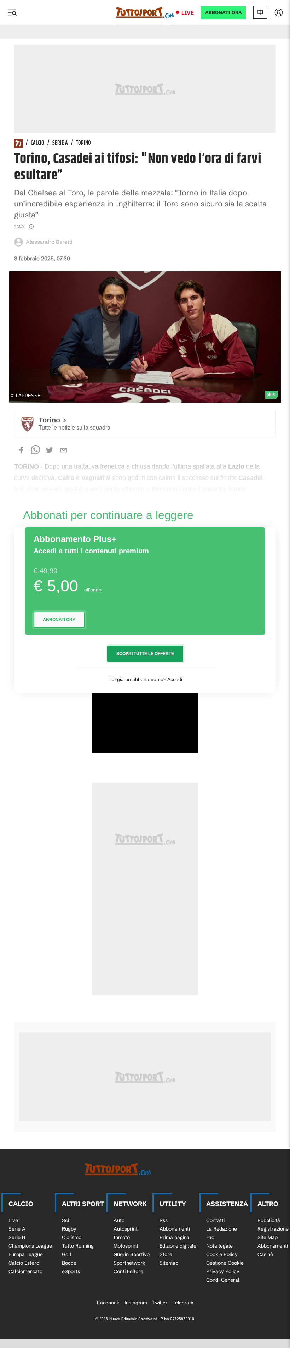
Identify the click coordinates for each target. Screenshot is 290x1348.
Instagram (135, 1302)
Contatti (215, 1220)
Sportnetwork (129, 1263)
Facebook (108, 1302)
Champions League (30, 1246)
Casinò (265, 1254)
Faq (210, 1237)
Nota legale (219, 1246)
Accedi (174, 679)
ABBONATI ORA (223, 12)
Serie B (16, 1237)
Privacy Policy (222, 1271)
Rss (164, 1220)
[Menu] (12, 12)
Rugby (69, 1229)
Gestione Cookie (225, 1263)
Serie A (60, 143)
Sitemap (169, 1263)
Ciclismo (71, 1237)
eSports (71, 1271)
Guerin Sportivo (132, 1254)
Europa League (25, 1254)
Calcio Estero (23, 1263)
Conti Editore (128, 1271)
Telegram (183, 1302)
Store (166, 1254)
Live (187, 12)
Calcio (37, 143)
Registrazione (273, 1229)
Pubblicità (268, 1220)
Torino (83, 143)
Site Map (267, 1237)
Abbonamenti (175, 1229)
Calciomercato (25, 1271)
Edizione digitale (178, 1246)
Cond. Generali (223, 1280)
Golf (66, 1254)
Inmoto (122, 1237)
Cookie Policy (222, 1254)
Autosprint (126, 1229)
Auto (119, 1220)
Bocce (69, 1263)
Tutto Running (78, 1246)
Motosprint (126, 1246)
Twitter (159, 1302)
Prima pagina (175, 1237)
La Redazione (221, 1229)
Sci (65, 1220)
